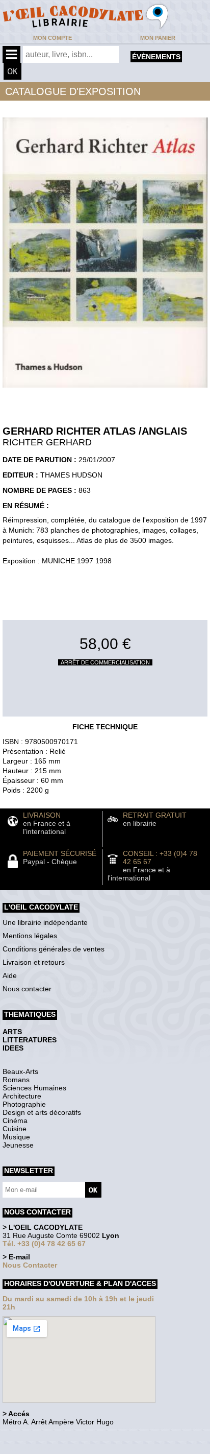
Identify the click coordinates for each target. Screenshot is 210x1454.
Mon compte (52, 38)
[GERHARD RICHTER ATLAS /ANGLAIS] (105, 390)
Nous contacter (27, 989)
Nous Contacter (30, 1265)
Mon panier (157, 38)
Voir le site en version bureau (56, 1436)
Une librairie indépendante (45, 922)
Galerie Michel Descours (48, 1448)
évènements (156, 57)
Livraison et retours (34, 962)
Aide (10, 975)
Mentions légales (30, 936)
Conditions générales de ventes (53, 949)
